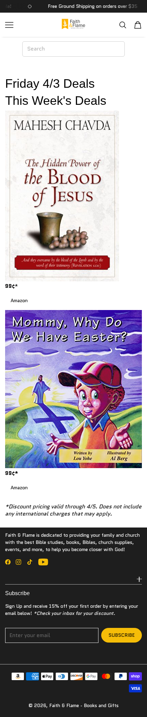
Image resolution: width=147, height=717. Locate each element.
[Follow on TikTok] (29, 562)
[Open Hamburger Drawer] (9, 25)
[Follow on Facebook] (8, 562)
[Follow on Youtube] (43, 562)
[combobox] (73, 48)
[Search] (123, 24)
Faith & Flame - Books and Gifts (84, 705)
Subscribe (121, 635)
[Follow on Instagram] (18, 562)
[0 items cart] (138, 25)
